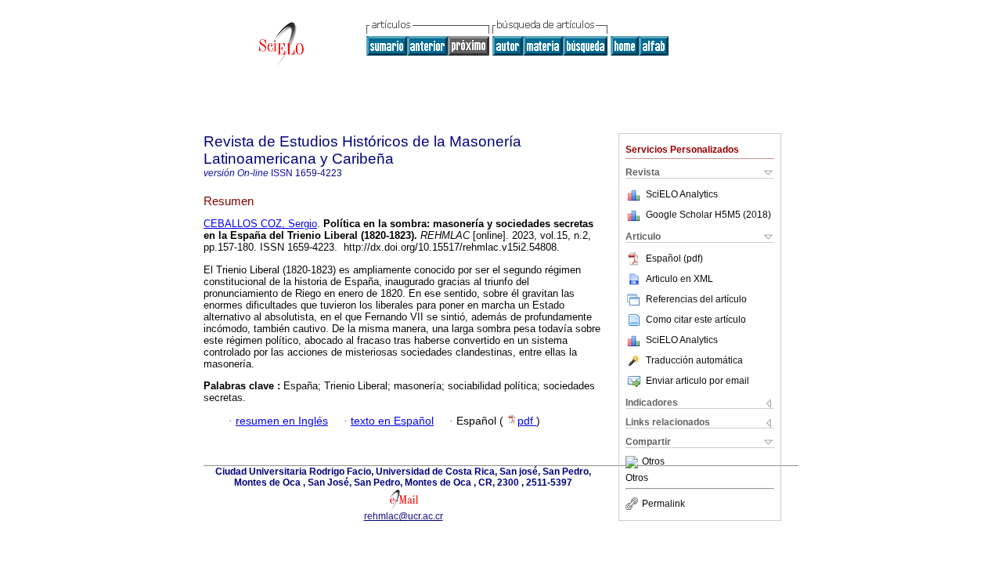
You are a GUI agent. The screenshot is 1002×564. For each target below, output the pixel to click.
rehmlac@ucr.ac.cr (403, 516)
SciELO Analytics (682, 194)
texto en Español (392, 421)
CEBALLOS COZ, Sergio (260, 224)
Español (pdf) (674, 258)
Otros (653, 462)
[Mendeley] (633, 462)
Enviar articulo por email (697, 380)
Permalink (663, 503)
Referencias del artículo (696, 299)
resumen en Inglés (282, 421)
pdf (526, 421)
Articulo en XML (679, 278)
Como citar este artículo (696, 319)
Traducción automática (694, 360)
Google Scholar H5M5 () (708, 214)
